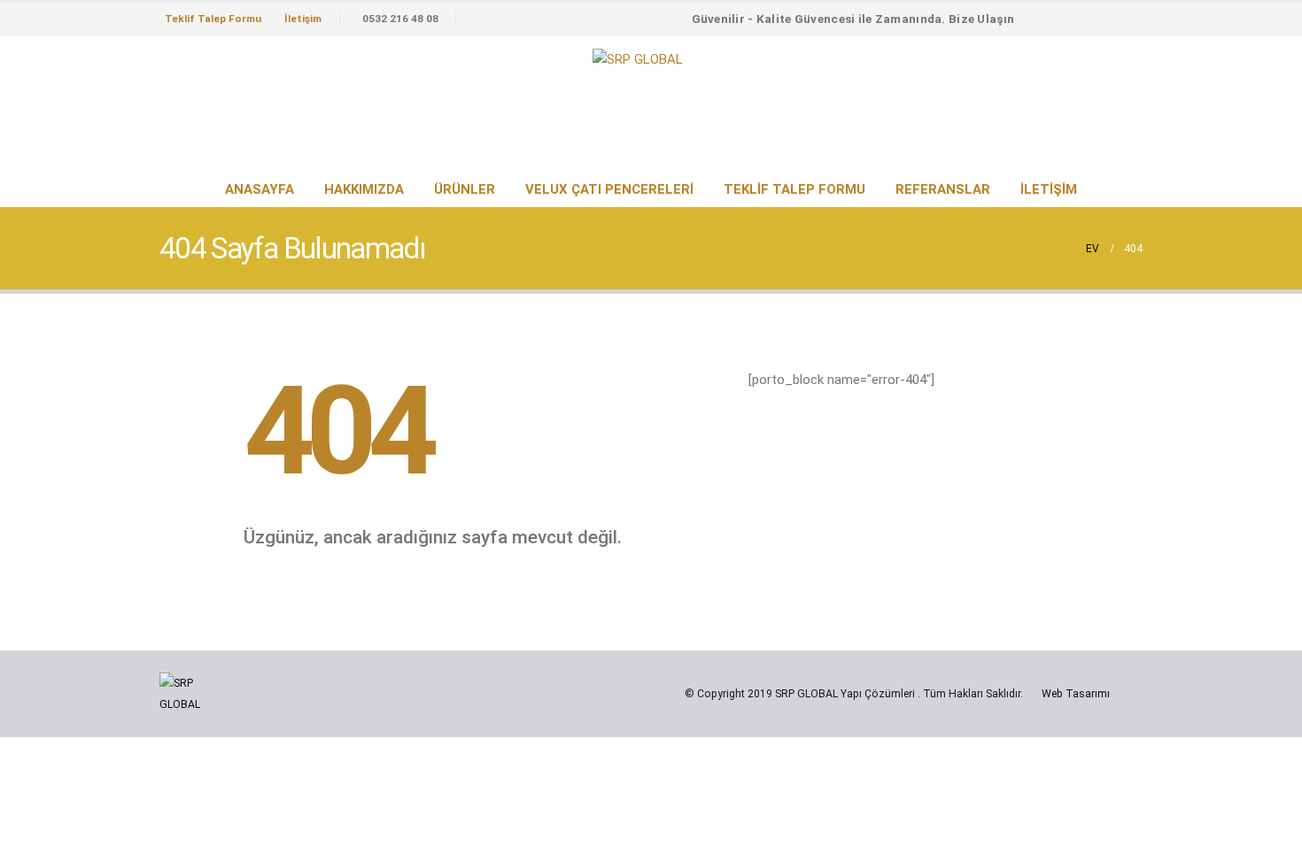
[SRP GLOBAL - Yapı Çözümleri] (638, 59)
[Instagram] (1128, 18)
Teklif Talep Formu (213, 18)
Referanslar (942, 189)
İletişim (303, 18)
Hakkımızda (364, 189)
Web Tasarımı (1076, 694)
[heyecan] (1097, 18)
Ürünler (464, 189)
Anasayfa (259, 189)
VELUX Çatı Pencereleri (609, 189)
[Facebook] (1066, 18)
